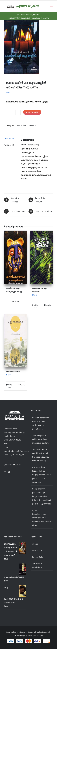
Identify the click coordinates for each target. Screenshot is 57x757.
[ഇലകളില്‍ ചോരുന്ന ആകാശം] (41, 257)
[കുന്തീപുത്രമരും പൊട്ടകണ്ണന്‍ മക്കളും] (15, 257)
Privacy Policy (38, 557)
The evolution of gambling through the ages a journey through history (40, 455)
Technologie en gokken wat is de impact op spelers (40, 439)
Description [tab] (9, 138)
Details (16, 301)
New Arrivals (22, 125)
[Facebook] (5, 472)
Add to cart (32, 112)
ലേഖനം (32, 125)
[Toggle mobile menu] (51, 6)
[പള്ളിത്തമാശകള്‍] (15, 340)
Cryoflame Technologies (33, 635)
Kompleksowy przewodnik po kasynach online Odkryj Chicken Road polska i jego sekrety (41, 496)
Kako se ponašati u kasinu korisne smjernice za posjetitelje (40, 423)
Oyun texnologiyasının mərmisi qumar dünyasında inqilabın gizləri (41, 517)
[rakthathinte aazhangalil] (28, 47)
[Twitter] (9, 472)
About (35, 544)
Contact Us (37, 550)
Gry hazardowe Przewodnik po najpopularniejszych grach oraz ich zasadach (41, 474)
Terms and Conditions (37, 565)
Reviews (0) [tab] (9, 145)
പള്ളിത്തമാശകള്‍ (13, 371)
